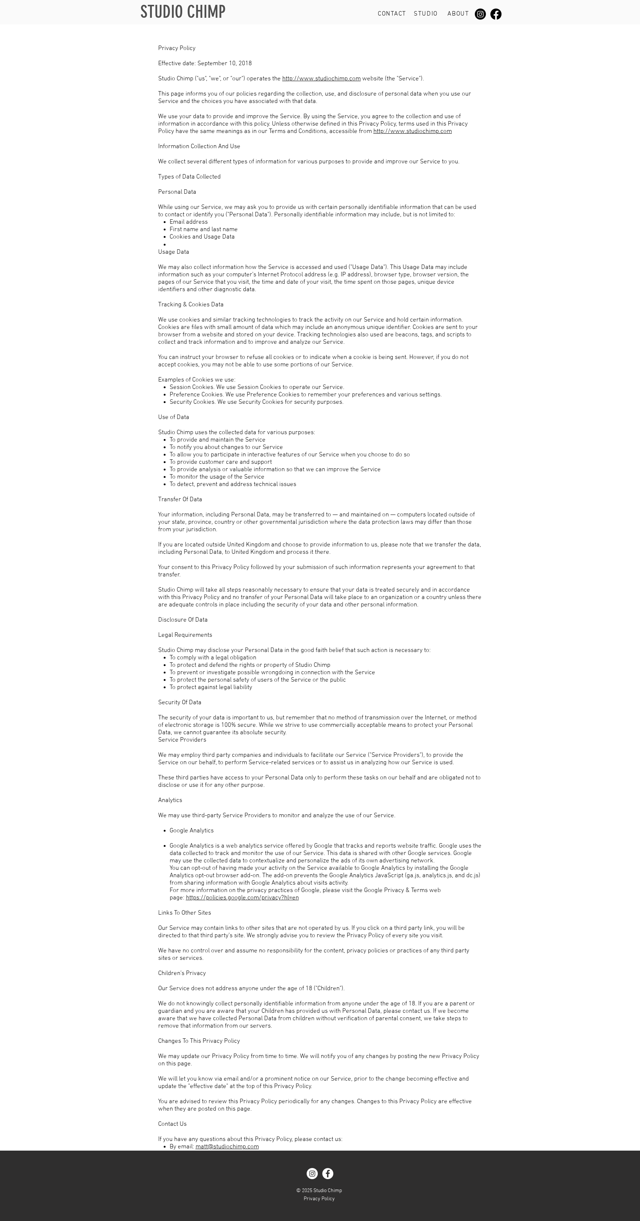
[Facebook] (495, 14)
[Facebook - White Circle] (327, 1173)
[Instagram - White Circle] (312, 1173)
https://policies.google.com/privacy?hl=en (242, 898)
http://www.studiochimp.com (321, 79)
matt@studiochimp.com (227, 1147)
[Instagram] (480, 14)
